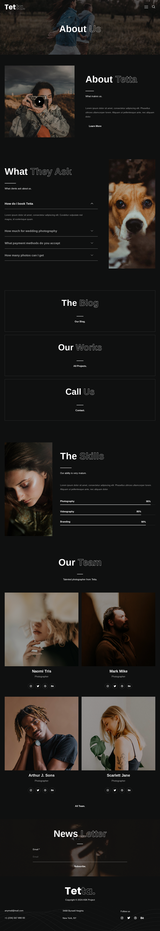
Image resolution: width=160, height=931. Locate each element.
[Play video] (39, 101)
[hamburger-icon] (146, 7)
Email (36, 849)
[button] (153, 7)
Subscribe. (80, 866)
